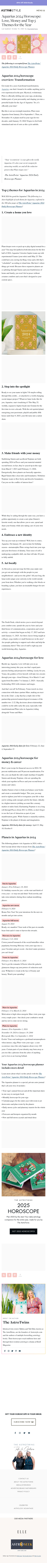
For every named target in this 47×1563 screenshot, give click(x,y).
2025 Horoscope (23, 1208)
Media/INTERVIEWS (23, 1485)
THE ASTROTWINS (23, 1200)
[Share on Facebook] (9, 57)
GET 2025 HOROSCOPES (23, 1231)
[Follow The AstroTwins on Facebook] (15, 1433)
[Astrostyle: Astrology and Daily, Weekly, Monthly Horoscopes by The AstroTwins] (11, 10)
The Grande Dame (27, 1556)
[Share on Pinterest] (15, 57)
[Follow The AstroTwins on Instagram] (20, 1433)
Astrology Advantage (23, 1508)
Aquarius (5, 89)
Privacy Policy (23, 1491)
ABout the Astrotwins (23, 1482)
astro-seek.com (21, 1550)
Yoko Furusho (37, 1556)
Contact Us (23, 1479)
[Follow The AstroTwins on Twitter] (24, 1433)
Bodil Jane (19, 1556)
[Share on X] (4, 57)
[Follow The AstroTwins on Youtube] (29, 1433)
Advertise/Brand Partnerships (23, 1488)
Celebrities (23, 1505)
